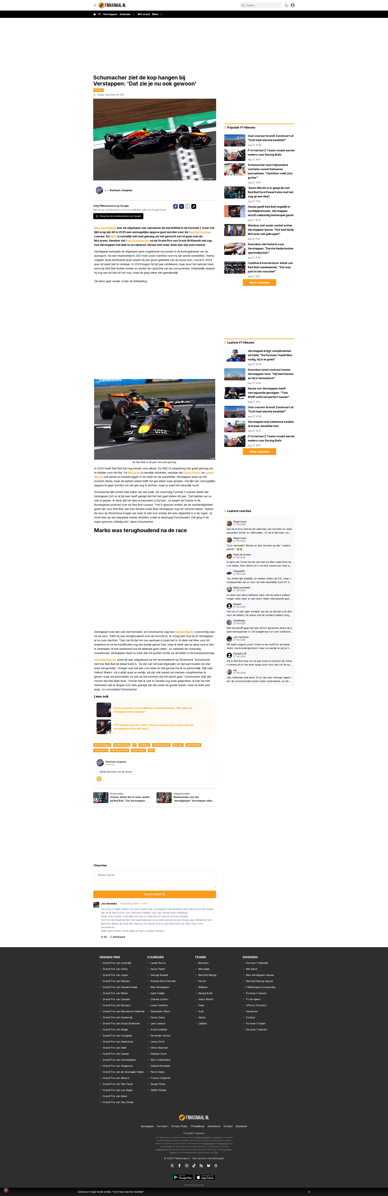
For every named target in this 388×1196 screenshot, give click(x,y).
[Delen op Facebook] (175, 206)
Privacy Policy (179, 1126)
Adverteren (214, 1126)
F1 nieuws (144, 745)
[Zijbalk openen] (95, 5)
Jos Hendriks (241, 637)
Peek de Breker (242, 554)
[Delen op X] (181, 206)
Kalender (125, 14)
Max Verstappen (105, 227)
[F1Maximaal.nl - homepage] (112, 5)
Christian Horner (105, 659)
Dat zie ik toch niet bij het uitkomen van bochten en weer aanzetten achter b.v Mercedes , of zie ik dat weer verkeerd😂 (259, 530)
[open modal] (293, 5)
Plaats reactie (154, 894)
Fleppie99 (239, 571)
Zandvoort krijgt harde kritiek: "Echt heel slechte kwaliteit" (111, 1191)
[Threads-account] (216, 1165)
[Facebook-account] (179, 1165)
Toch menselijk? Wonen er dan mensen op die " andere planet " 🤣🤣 (259, 547)
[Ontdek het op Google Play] (183, 1177)
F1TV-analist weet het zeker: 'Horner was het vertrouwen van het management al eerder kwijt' (153, 726)
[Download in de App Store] (205, 1177)
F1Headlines (197, 1126)
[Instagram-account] (187, 1165)
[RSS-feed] (201, 1165)
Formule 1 (98, 90)
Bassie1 (237, 604)
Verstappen (110, 14)
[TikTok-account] (194, 1165)
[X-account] (172, 1165)
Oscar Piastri (192, 472)
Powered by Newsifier (194, 1185)
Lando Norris (100, 750)
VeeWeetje (239, 620)
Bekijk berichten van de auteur (116, 771)
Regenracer (240, 521)
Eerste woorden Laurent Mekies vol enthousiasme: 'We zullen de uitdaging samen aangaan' (153, 710)
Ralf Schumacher (137, 240)
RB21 (113, 236)
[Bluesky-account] (208, 1165)
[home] (94, 14)
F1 (99, 14)
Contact (228, 1126)
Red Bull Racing (199, 232)
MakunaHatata (241, 587)
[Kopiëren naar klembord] (193, 206)
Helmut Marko (184, 631)
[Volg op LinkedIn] (99, 778)
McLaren (134, 472)
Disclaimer (241, 1126)
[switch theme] (286, 5)
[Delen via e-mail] (187, 206)
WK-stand (144, 14)
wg (235, 670)
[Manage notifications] (5, 1190)
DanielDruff (239, 653)
